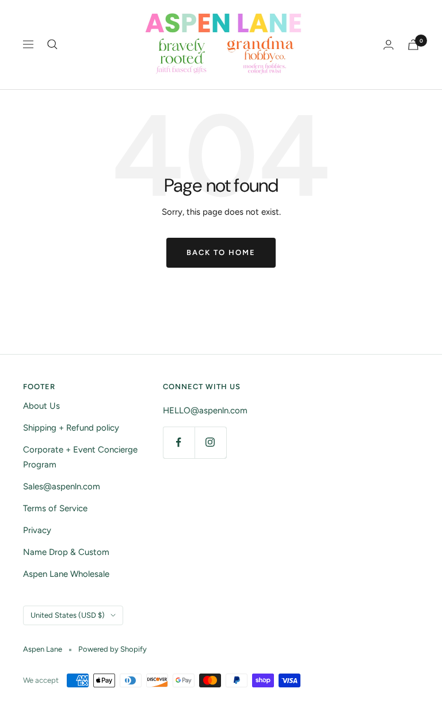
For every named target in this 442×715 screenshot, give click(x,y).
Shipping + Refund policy (71, 428)
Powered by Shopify (112, 649)
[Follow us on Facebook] (179, 442)
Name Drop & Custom (66, 552)
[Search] (52, 44)
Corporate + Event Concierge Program (80, 457)
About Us (41, 406)
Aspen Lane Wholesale (66, 574)
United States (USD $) (68, 615)
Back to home (221, 252)
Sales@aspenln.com (61, 486)
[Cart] (413, 44)
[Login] (388, 45)
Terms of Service (55, 508)
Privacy (37, 530)
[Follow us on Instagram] (210, 442)
